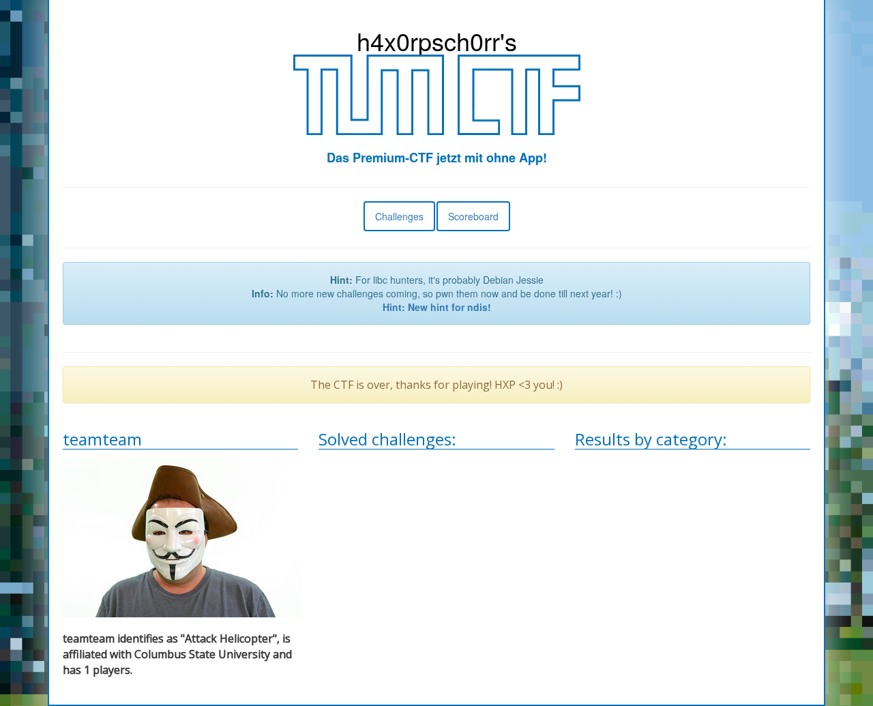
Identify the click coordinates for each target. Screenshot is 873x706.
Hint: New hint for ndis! (437, 307)
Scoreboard (473, 216)
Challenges (399, 216)
